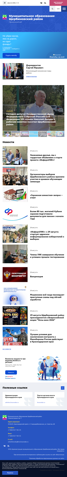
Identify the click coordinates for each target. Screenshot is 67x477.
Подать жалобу (11, 55)
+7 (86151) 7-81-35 (14, 430)
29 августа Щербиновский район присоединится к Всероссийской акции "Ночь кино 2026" (47, 317)
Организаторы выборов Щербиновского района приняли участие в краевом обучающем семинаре (47, 178)
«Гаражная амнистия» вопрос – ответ (46, 196)
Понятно (10, 473)
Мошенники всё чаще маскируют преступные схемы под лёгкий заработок (47, 297)
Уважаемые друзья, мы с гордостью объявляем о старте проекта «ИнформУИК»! (46, 157)
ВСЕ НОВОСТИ (7, 349)
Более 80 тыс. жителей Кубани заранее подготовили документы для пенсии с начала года (47, 215)
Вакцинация (36, 276)
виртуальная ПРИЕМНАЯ (58, 3)
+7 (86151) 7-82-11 (14, 436)
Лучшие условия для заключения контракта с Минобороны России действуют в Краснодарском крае (46, 338)
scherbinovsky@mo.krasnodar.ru (18, 442)
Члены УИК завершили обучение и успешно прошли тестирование (47, 255)
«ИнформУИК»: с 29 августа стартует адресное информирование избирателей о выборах (47, 235)
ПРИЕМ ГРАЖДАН (31, 76)
